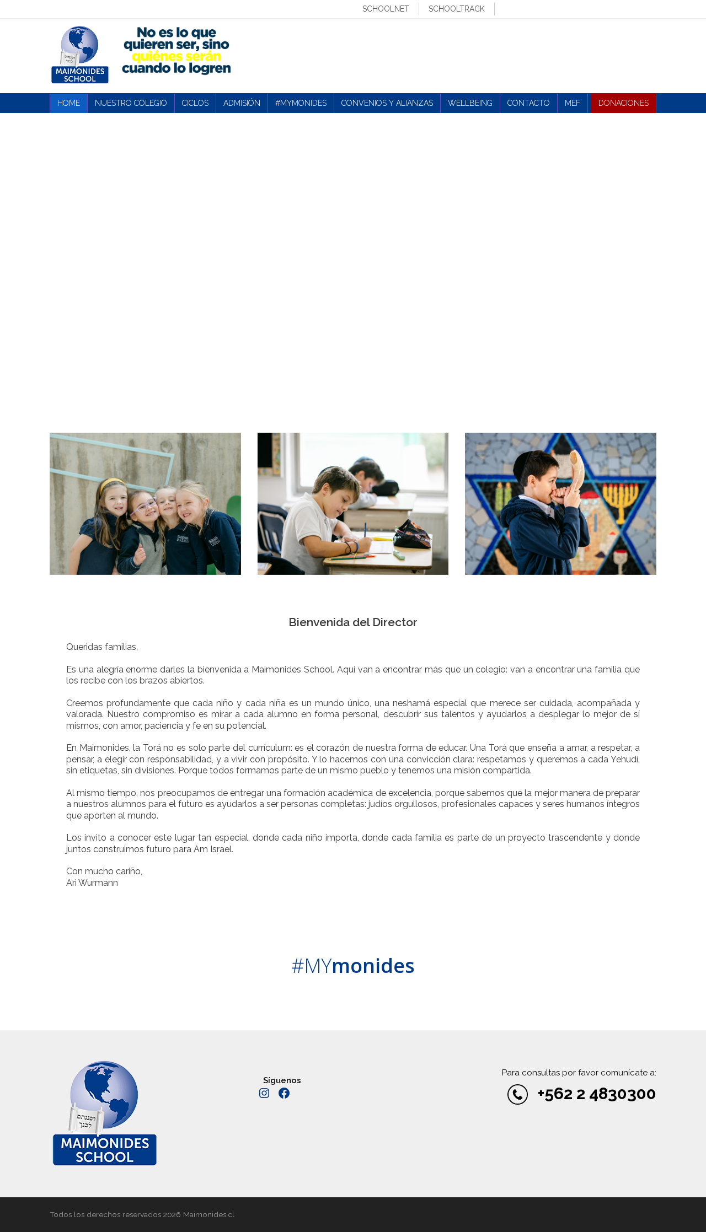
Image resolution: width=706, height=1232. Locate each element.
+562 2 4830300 (597, 1093)
